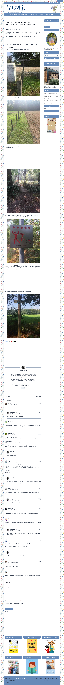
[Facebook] (17, 678)
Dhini (9, 508)
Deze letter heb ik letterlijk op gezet (51, 103)
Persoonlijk (51, 14)
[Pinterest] (22, 678)
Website (32, 600)
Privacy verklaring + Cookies (52, 678)
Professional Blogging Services (10, 680)
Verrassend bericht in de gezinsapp (51, 96)
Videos (45, 108)
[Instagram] (21, 678)
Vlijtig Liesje (12, 412)
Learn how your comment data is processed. (29, 611)
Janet (9, 571)
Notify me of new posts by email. (12, 606)
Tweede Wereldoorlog (24, 216)
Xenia (9, 540)
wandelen (26, 32)
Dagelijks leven (17, 14)
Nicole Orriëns (23, 370)
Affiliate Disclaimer (46, 680)
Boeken (46, 14)
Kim (9, 403)
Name (6, 600)
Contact (41, 678)
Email (19, 600)
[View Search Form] (58, 14)
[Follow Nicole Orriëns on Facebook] (22, 388)
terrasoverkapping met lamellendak (51, 87)
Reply (40, 403)
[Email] (24, 678)
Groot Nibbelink (17, 291)
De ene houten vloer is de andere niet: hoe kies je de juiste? (13, 395)
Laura (9, 518)
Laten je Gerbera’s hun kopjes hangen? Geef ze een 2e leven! (33, 395)
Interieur (22, 14)
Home (11, 14)
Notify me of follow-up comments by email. (14, 603)
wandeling (16, 265)
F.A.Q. (45, 678)
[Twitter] (19, 678)
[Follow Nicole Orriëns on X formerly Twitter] (24, 388)
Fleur (9, 488)
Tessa (9, 561)
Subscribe (47, 26)
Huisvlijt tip (46, 98)
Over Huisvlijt (36, 678)
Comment (7, 587)
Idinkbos (19, 44)
